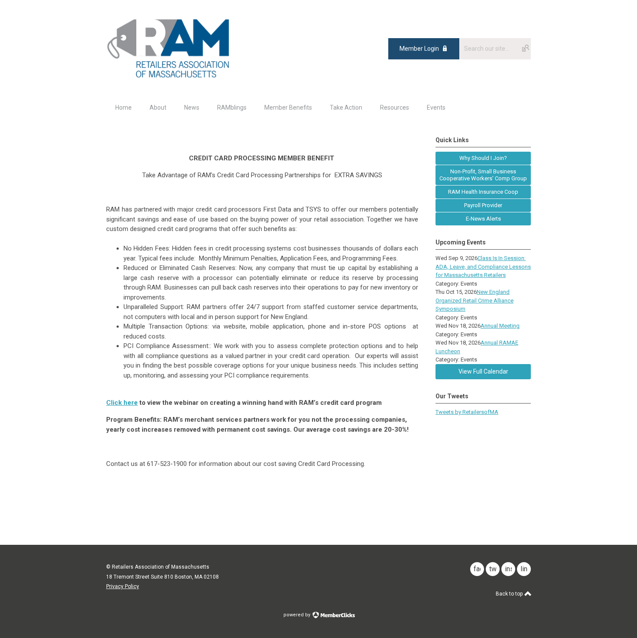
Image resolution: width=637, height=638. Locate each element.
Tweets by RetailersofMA (467, 412)
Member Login (419, 48)
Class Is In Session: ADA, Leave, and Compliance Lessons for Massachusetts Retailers (483, 266)
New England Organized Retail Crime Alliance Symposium (475, 300)
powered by (297, 615)
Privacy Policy (122, 586)
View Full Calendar (483, 371)
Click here (122, 403)
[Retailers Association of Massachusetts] (169, 77)
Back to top (510, 594)
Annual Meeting (500, 325)
